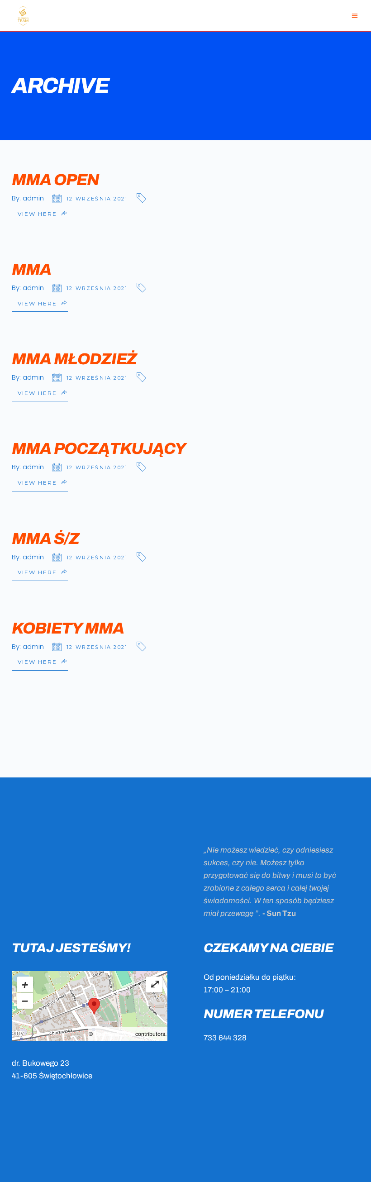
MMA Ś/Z (45, 538)
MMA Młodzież (74, 358)
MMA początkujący (99, 448)
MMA (31, 269)
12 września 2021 (97, 198)
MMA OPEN (55, 179)
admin (33, 198)
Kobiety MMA (68, 628)
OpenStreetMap (114, 1034)
